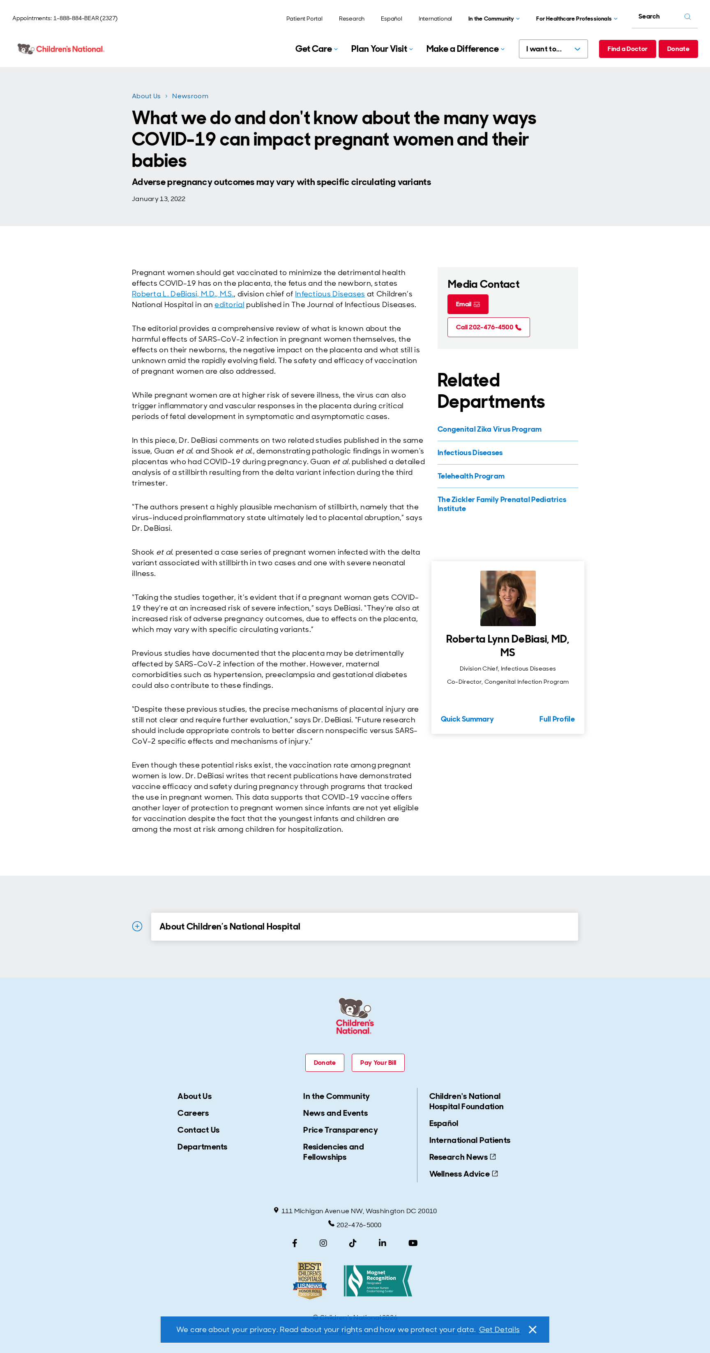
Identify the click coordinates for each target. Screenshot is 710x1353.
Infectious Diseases (330, 294)
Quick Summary (467, 719)
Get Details (499, 1329)
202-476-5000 (359, 1225)
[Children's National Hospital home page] (61, 49)
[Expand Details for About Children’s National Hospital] (137, 926)
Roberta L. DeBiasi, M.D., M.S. (183, 294)
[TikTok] (353, 1243)
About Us (146, 96)
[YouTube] (413, 1243)
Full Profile (557, 719)
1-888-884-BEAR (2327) (85, 18)
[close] (532, 1329)
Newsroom (190, 96)
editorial (229, 305)
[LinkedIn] (382, 1243)
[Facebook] (294, 1243)
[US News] (310, 1280)
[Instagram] (323, 1243)
